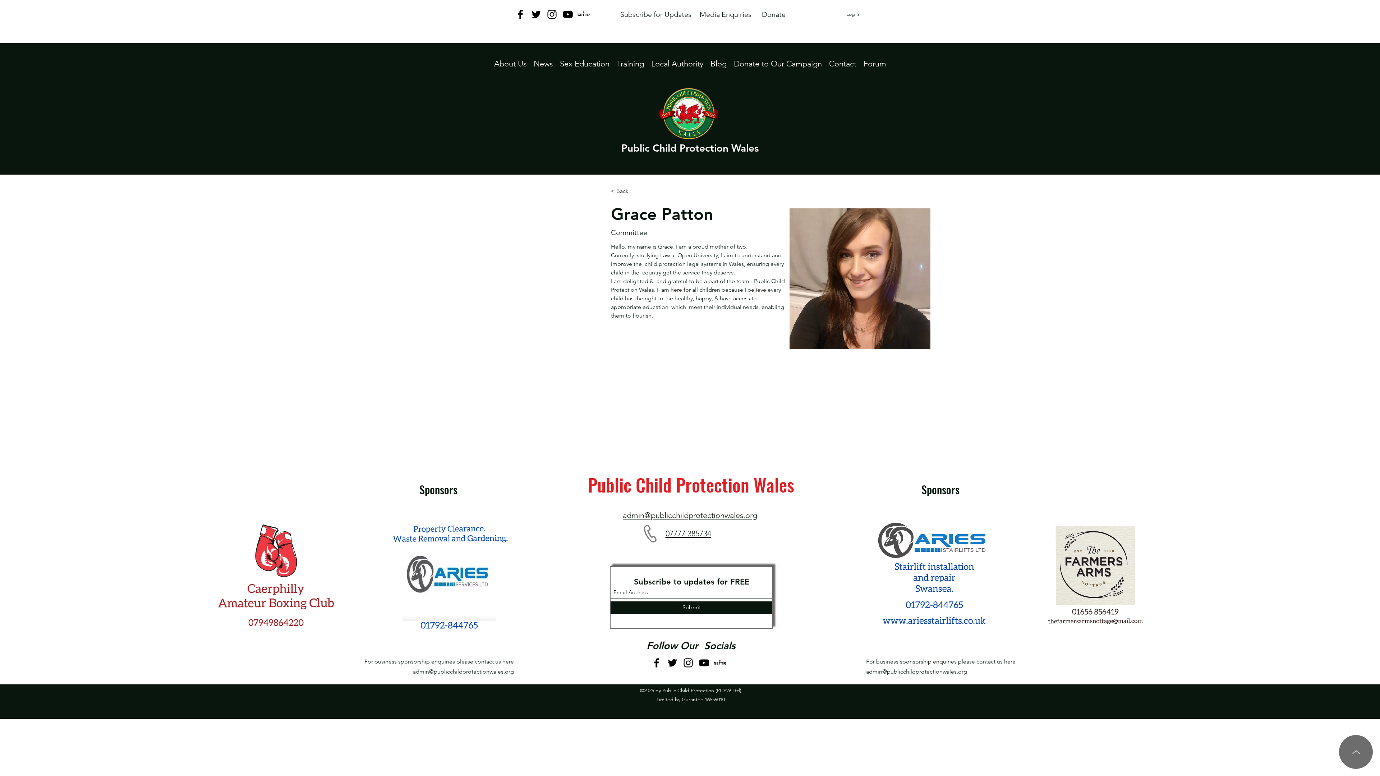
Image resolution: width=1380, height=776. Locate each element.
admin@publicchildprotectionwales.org (463, 671)
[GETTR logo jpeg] (584, 14)
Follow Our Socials (691, 645)
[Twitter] (536, 14)
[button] (677, 63)
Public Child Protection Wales (690, 148)
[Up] (1356, 752)
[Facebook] (520, 14)
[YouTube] (568, 14)
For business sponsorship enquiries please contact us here (439, 661)
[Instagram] (552, 14)
